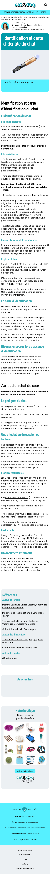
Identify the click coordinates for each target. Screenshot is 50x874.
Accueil (3, 17)
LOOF (11, 417)
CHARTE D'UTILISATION (25, 869)
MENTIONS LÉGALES (25, 855)
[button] (7, 5)
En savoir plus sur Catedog (25, 839)
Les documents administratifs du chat (36, 17)
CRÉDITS (25, 864)
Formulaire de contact (25, 816)
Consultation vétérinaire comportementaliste (25, 828)
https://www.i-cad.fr (26, 209)
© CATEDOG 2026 (25, 850)
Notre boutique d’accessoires (25, 822)
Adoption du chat (16, 17)
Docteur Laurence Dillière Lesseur (25, 833)
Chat (8, 17)
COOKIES (25, 859)
